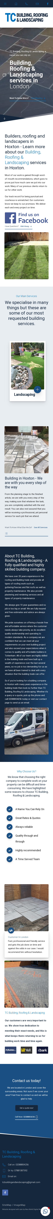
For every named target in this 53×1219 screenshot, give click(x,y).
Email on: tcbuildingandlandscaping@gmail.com (21, 1179)
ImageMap (19, 1205)
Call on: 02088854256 (18, 1164)
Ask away (17, 226)
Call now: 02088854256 (25, 1117)
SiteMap (7, 1205)
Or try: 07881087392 (17, 1170)
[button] (45, 1211)
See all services (26, 527)
